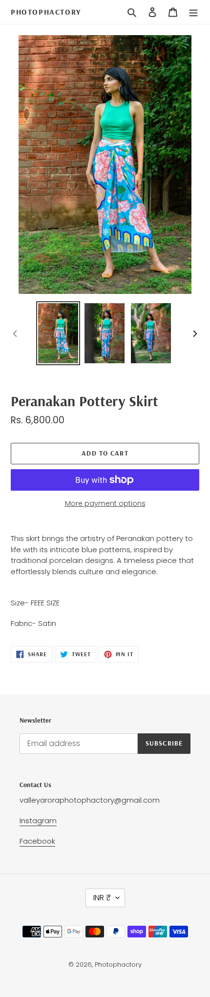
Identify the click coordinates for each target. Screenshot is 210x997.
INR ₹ (102, 897)
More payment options (105, 503)
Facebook (37, 841)
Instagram (38, 820)
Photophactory (46, 12)
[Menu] (193, 12)
